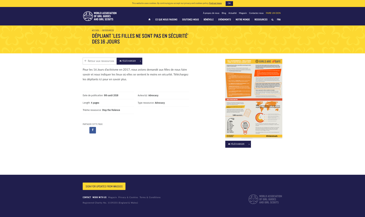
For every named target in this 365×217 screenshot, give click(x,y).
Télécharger (128, 61)
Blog (224, 13)
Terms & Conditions (150, 197)
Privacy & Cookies (128, 197)
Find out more (215, 3)
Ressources (261, 19)
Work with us (100, 197)
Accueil (96, 31)
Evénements (224, 19)
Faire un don (273, 13)
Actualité (232, 13)
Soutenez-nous (190, 19)
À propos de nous (211, 13)
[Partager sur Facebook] (92, 130)
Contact (87, 197)
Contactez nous (256, 13)
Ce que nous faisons (166, 19)
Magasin (243, 13)
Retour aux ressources (101, 61)
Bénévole (209, 19)
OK (229, 3)
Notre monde (243, 19)
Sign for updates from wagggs (104, 186)
